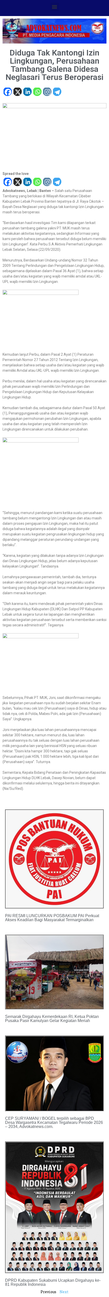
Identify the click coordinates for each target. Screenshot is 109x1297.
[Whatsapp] (37, 92)
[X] (17, 92)
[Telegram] (56, 92)
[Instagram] (47, 92)
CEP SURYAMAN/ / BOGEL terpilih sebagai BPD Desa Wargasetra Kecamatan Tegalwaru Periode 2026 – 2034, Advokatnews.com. (54, 1122)
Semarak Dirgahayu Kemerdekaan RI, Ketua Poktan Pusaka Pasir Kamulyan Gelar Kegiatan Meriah (52, 1018)
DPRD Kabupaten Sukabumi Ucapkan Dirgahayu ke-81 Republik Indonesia (53, 1282)
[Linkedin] (27, 92)
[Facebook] (7, 92)
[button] (54, 7)
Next (64, 1291)
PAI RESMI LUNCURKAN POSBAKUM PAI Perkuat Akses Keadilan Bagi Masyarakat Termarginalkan (52, 918)
